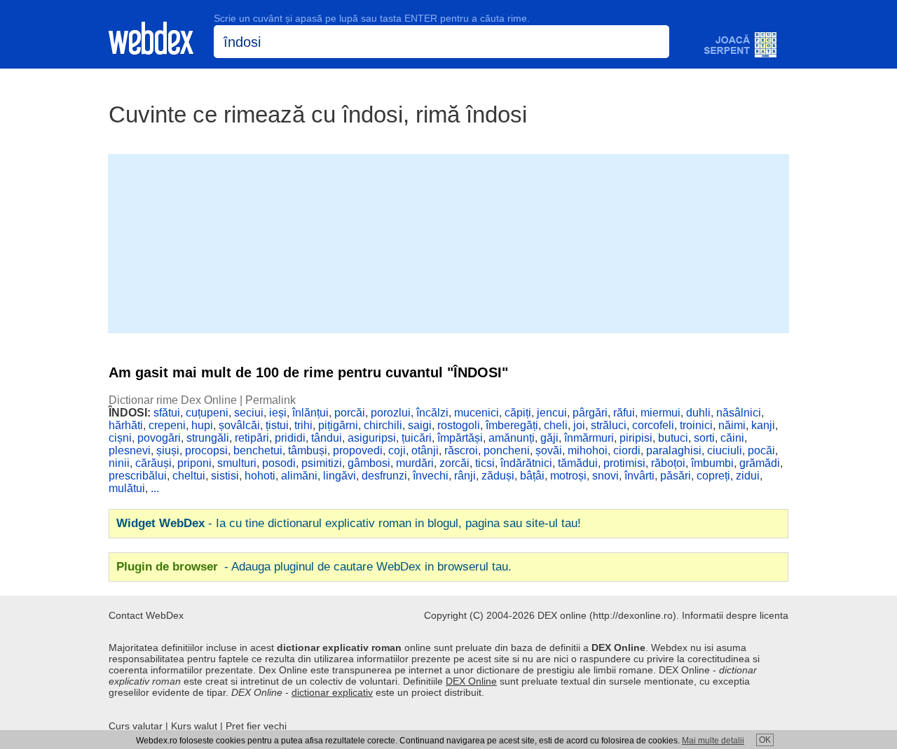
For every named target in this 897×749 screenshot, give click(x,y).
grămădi (759, 463)
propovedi (358, 450)
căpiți (518, 413)
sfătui (166, 413)
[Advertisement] (448, 242)
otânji (425, 450)
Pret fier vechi (256, 726)
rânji (465, 476)
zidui (748, 476)
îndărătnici (526, 463)
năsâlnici (738, 413)
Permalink (270, 400)
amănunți (511, 438)
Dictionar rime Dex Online (173, 400)
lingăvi (339, 476)
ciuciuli (724, 450)
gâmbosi (369, 463)
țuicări (417, 438)
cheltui (188, 476)
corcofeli (653, 425)
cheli (556, 425)
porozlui (391, 413)
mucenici (476, 413)
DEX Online (471, 681)
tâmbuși (307, 450)
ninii (119, 463)
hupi (202, 425)
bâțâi (532, 476)
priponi (194, 463)
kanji (763, 425)
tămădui (578, 463)
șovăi (548, 450)
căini (732, 438)
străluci (608, 425)
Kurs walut (194, 726)
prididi (290, 438)
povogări (159, 438)
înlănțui (310, 413)
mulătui (127, 488)
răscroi (461, 450)
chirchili (383, 425)
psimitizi (321, 463)
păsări (675, 476)
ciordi (627, 450)
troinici (696, 425)
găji (549, 438)
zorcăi (454, 463)
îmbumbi (712, 463)
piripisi (635, 438)
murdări (415, 463)
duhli (698, 413)
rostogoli (458, 425)
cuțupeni (207, 413)
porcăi (349, 413)
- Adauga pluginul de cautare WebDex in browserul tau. (314, 566)
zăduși (497, 476)
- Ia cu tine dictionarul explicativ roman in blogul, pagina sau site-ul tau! (348, 523)
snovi (605, 476)
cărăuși (153, 463)
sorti (704, 438)
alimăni (299, 476)
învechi (430, 476)
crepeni (167, 425)
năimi (732, 425)
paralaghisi (673, 450)
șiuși (167, 450)
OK (765, 740)
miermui (660, 413)
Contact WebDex (146, 615)
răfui (624, 413)
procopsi (206, 450)
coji (397, 450)
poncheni (507, 450)
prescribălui (138, 476)
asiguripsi (372, 438)
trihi (303, 425)
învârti (639, 476)
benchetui (257, 450)
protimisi (624, 463)
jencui (552, 413)
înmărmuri (589, 438)
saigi (420, 425)
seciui (248, 413)
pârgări (590, 413)
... (155, 488)
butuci (673, 438)
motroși (568, 476)
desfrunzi (384, 476)
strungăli (207, 438)
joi (579, 425)
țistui (277, 425)
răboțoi (668, 463)
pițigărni (338, 425)
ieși (278, 413)
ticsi (485, 463)
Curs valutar (136, 726)
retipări (252, 438)
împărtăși (460, 438)
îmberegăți (512, 425)
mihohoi (588, 450)
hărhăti (126, 425)
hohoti (260, 476)
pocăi (761, 450)
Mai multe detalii (713, 741)
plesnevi (130, 450)
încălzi (432, 413)
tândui (326, 438)
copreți (713, 476)
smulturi (236, 463)
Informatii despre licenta (735, 615)
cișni (120, 438)
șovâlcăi (239, 425)
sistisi (225, 476)
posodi (279, 463)
